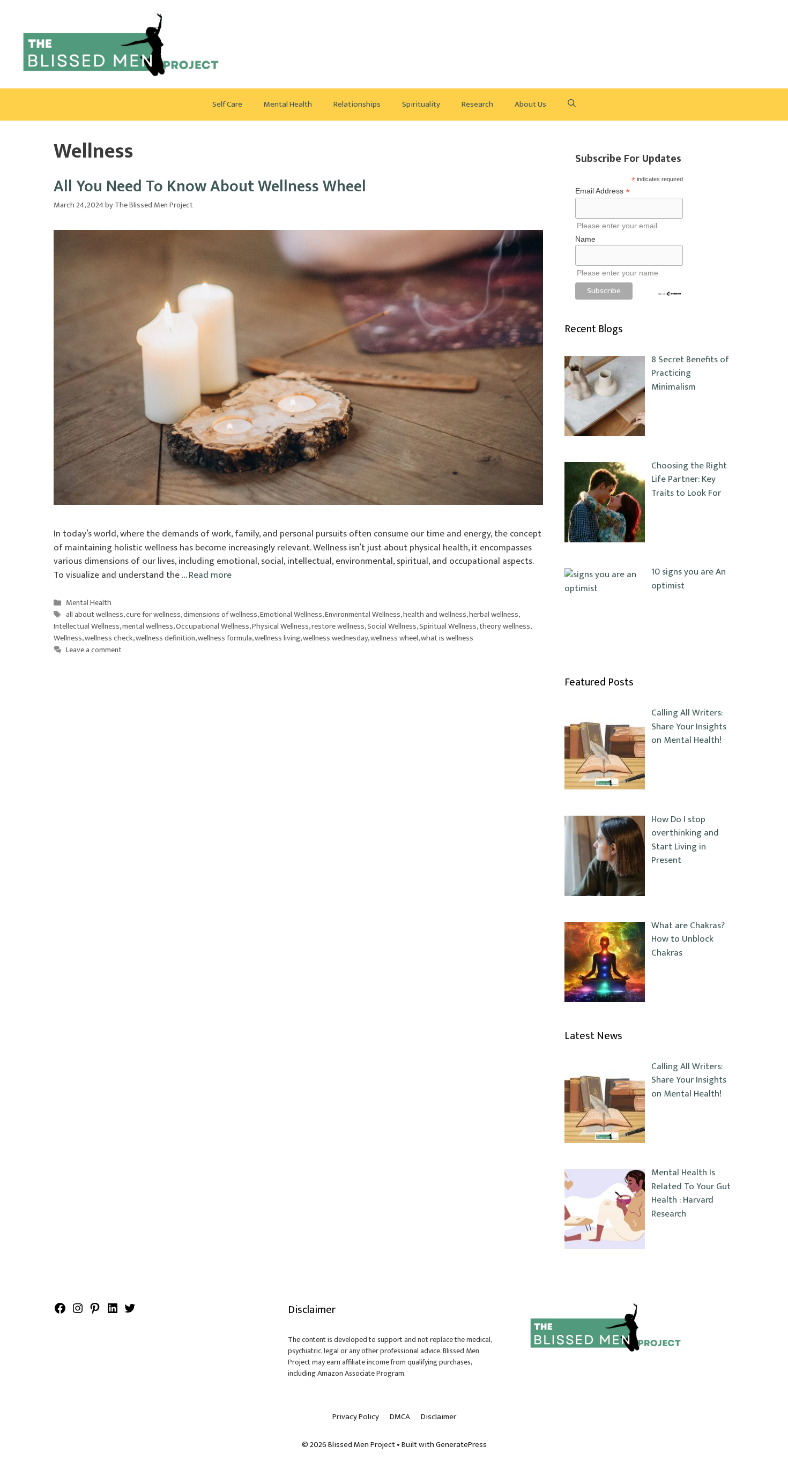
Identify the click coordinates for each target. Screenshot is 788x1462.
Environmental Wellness (362, 615)
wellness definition (165, 638)
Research (477, 104)
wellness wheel (394, 638)
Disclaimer (438, 1416)
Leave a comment (94, 650)
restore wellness (338, 626)
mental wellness (147, 626)
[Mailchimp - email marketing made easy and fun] (669, 293)
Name (585, 239)
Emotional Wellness (291, 615)
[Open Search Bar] (571, 104)
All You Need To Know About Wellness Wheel (210, 186)
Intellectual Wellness (87, 626)
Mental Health (288, 104)
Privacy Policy (355, 1416)
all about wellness (94, 615)
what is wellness (447, 638)
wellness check (109, 638)
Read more (210, 575)
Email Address (602, 191)
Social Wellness (392, 626)
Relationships (357, 104)
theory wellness (504, 626)
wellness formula (225, 638)
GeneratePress (461, 1444)
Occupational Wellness (212, 626)
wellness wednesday (335, 638)
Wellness (68, 638)
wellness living (277, 638)
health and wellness (434, 615)
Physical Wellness (280, 626)
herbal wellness (493, 615)
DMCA (400, 1416)
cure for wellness (153, 615)
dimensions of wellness (220, 615)
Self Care (227, 104)
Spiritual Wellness (448, 626)
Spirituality (421, 104)
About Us (530, 104)
